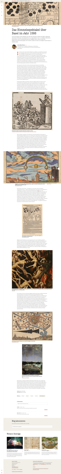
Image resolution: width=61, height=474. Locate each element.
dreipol (15, 469)
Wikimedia (13, 290)
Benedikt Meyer (26, 449)
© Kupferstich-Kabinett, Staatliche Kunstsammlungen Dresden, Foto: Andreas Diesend (24, 131)
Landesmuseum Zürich (36, 463)
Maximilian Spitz (9, 449)
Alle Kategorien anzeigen (36, 469)
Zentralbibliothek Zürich (15, 26)
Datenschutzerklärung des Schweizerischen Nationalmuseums (40, 468)
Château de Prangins (41, 463)
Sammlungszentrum (43, 464)
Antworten (45, 409)
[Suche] (1, 1)
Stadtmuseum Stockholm (25, 377)
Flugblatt (38, 190)
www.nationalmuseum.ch (15, 467)
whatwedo (21, 469)
